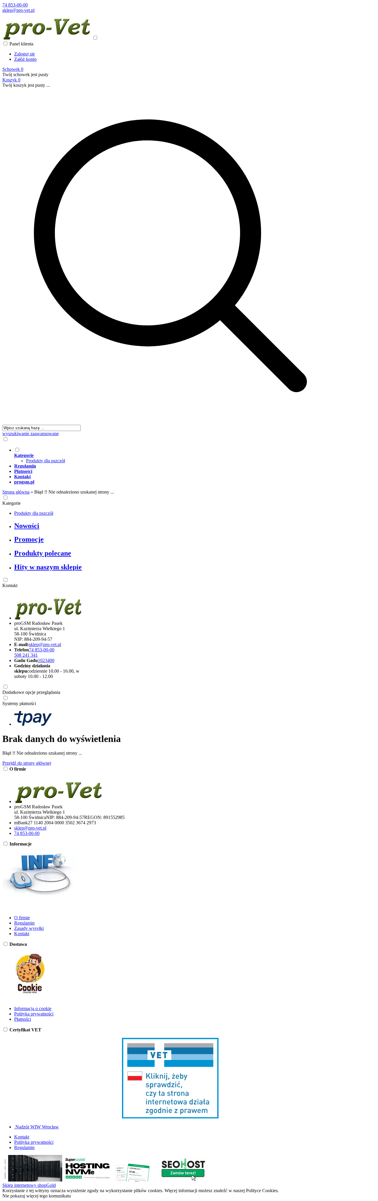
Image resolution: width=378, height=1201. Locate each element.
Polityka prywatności (33, 1013)
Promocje (29, 539)
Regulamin (24, 922)
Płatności (22, 1019)
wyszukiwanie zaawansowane (30, 433)
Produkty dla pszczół (45, 460)
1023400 (46, 660)
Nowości (26, 526)
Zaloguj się (24, 53)
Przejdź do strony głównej (26, 763)
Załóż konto (25, 59)
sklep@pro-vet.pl (18, 10)
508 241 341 (26, 655)
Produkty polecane (42, 553)
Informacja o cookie (32, 1008)
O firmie (22, 917)
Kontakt (9, 585)
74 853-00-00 (15, 4)
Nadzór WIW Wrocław (36, 1126)
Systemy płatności (19, 703)
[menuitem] (176, 455)
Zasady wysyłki (29, 928)
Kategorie (11, 503)
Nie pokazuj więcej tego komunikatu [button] (36, 1195)
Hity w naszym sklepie (48, 567)
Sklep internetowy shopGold (29, 1185)
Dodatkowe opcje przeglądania (31, 692)
